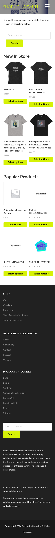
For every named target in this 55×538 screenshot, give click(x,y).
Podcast (7, 354)
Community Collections (14, 392)
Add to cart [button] (15, 224)
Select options (15, 101)
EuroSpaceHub (10, 403)
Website (7, 360)
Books (6, 382)
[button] (47, 7)
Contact (7, 349)
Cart (5, 300)
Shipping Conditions (12, 320)
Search (14, 43)
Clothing (7, 387)
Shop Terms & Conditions (15, 315)
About (6, 339)
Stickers (7, 413)
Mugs (6, 408)
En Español (8, 398)
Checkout (8, 305)
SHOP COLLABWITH (20, 6)
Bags (5, 377)
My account (8, 310)
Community (8, 344)
